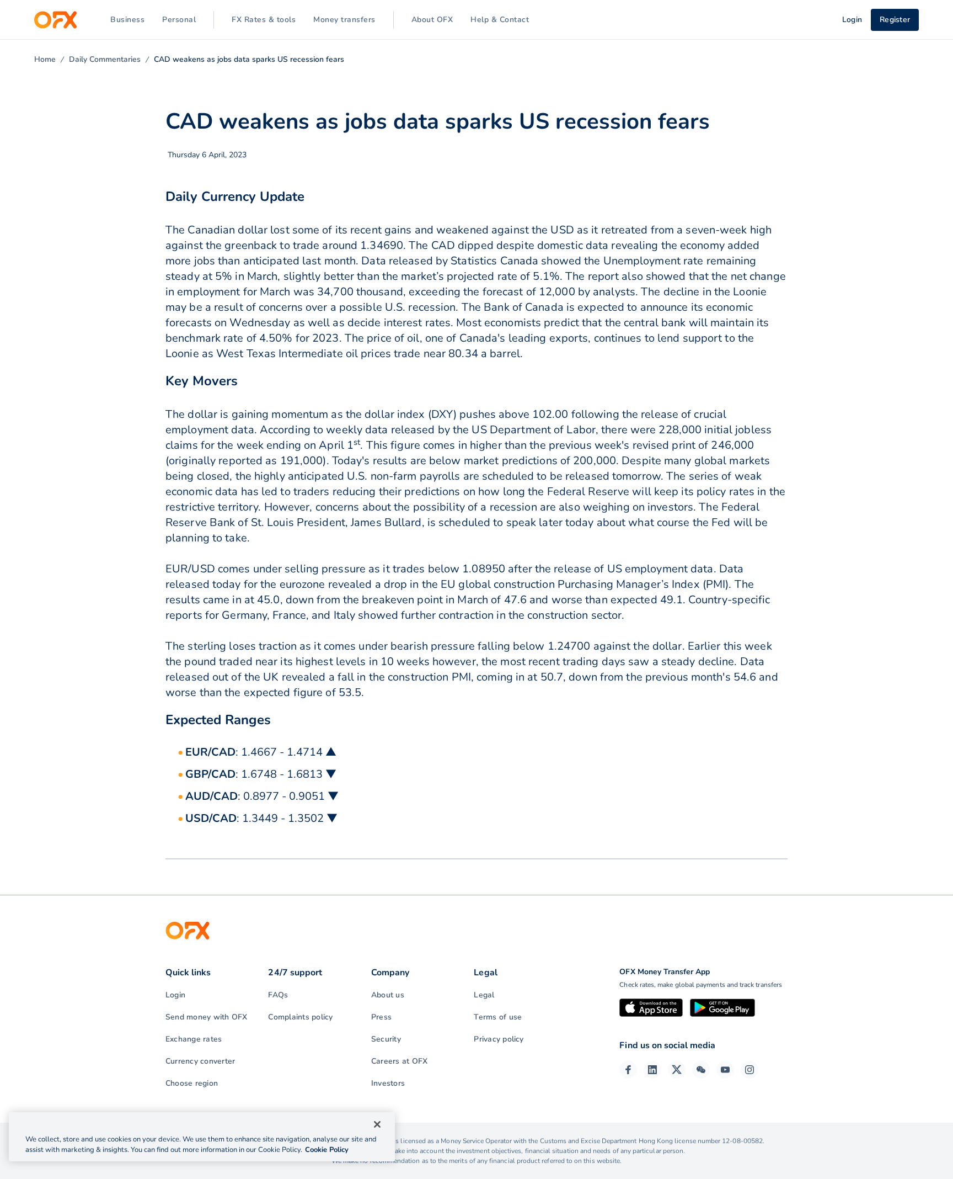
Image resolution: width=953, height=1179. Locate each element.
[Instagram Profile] (749, 1070)
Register (895, 19)
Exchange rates (193, 1039)
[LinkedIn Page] (652, 1070)
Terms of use (498, 1017)
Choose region (191, 1083)
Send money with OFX (206, 1017)
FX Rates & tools (264, 19)
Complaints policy (300, 1017)
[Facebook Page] (628, 1070)
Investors (388, 1083)
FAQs (278, 995)
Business (127, 19)
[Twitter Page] (677, 1070)
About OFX (432, 19)
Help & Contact (499, 19)
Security (386, 1039)
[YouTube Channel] (725, 1070)
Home (45, 59)
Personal (179, 19)
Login (175, 995)
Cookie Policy (327, 1150)
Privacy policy (498, 1039)
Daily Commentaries (105, 59)
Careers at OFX (399, 1061)
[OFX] (55, 20)
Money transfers (344, 19)
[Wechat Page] (701, 1070)
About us (387, 995)
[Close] (377, 1124)
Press (381, 1017)
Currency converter (200, 1061)
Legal (484, 995)
